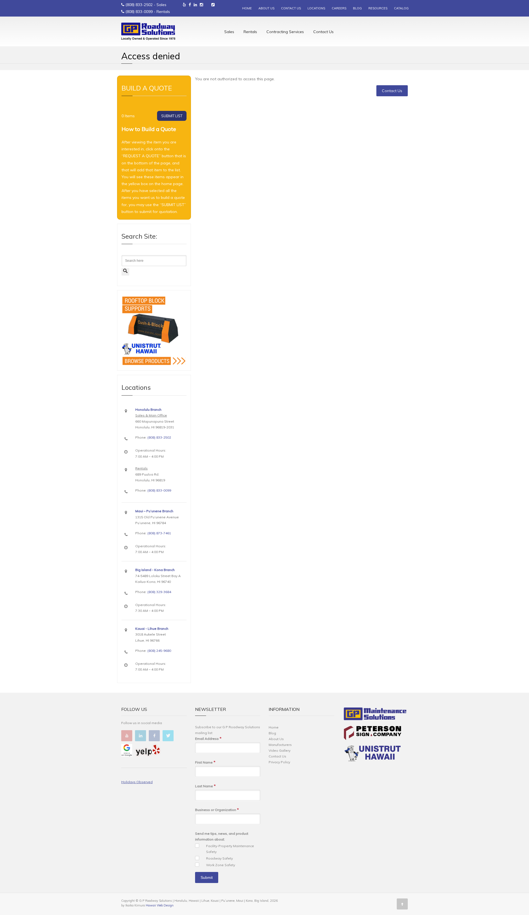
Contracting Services (285, 31)
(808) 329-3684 (159, 592)
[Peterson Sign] (372, 734)
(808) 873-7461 (159, 533)
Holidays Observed (137, 782)
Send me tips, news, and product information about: (221, 836)
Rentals (250, 31)
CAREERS (339, 8)
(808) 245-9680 (159, 651)
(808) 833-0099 (139, 11)
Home (274, 727)
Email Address (208, 738)
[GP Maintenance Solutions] (375, 715)
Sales (229, 31)
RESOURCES (377, 8)
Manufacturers (280, 745)
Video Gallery (279, 750)
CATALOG (401, 8)
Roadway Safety (219, 858)
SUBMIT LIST (171, 116)
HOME (247, 8)
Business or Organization (217, 809)
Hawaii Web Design (160, 905)
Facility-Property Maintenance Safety (230, 849)
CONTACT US (291, 8)
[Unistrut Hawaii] (372, 754)
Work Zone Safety (220, 865)
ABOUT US (266, 8)
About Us (276, 739)
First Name (205, 762)
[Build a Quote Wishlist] (213, 4)
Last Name (205, 785)
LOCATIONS (316, 8)
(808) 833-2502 (139, 4)
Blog (272, 733)
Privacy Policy (279, 762)
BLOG (357, 8)
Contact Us (323, 31)
